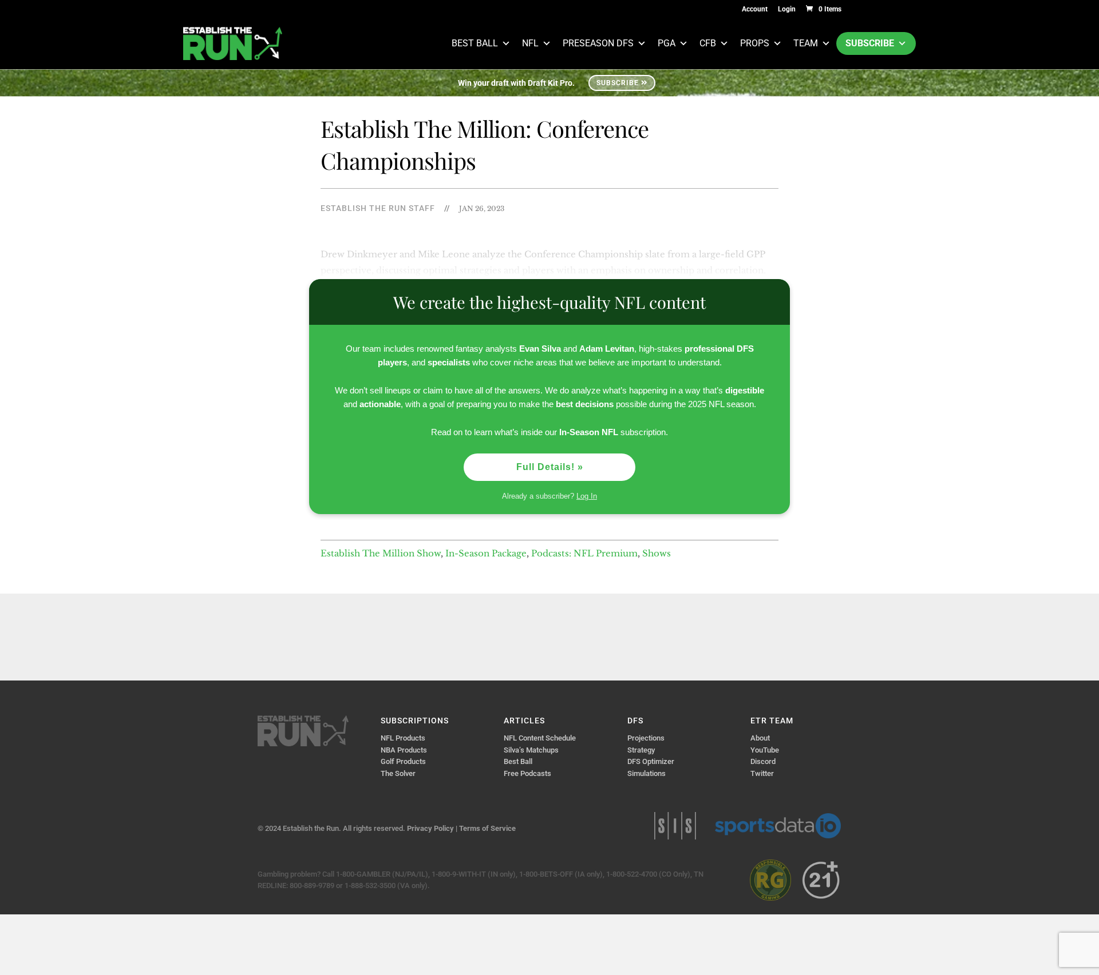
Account (755, 9)
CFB (707, 43)
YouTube (764, 750)
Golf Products (403, 761)
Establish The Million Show (381, 553)
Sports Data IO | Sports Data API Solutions (777, 825)
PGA (666, 43)
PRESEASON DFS (598, 43)
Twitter (762, 773)
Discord (763, 761)
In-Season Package (486, 553)
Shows (656, 553)
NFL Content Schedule (540, 738)
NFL (530, 43)
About (760, 738)
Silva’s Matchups (531, 750)
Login (787, 9)
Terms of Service (487, 828)
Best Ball (475, 43)
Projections (646, 738)
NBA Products (404, 750)
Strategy (641, 750)
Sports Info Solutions (675, 825)
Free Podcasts (527, 773)
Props (754, 43)
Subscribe (869, 43)
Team (805, 43)
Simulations (646, 773)
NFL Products (403, 738)
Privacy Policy (430, 828)
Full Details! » (549, 467)
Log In (586, 496)
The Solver (398, 773)
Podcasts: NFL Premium (584, 553)
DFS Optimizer (650, 761)
